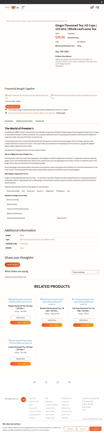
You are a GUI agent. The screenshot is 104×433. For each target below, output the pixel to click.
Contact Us (33, 408)
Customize (70, 429)
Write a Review (12, 265)
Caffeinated (24, 244)
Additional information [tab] (24, 121)
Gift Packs (65, 418)
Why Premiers (34, 401)
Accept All (95, 429)
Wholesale (49, 401)
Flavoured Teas (16, 21)
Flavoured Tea (32, 239)
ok (24, 399)
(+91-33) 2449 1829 (88, 414)
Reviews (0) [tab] (40, 121)
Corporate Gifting (51, 405)
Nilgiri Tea (65, 405)
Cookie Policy (50, 418)
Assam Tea (65, 401)
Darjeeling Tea (67, 398)
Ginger (24, 21)
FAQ (46, 398)
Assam (22, 248)
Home (8, 21)
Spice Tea (40, 239)
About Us (32, 398)
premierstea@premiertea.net (92, 419)
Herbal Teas (66, 415)
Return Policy (50, 411)
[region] (52, 427)
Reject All (83, 429)
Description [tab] (9, 121)
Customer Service (35, 411)
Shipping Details (35, 415)
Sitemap (32, 418)
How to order (50, 415)
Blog (30, 405)
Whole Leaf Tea (49, 239)
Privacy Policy (50, 408)
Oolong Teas (66, 408)
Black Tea (23, 239)
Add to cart (22, 323)
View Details (20, 318)
